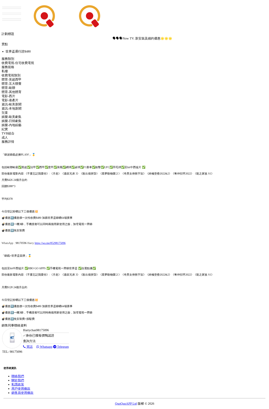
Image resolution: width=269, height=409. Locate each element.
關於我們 (17, 380)
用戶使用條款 (20, 388)
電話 (29, 346)
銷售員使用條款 (22, 392)
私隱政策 (17, 384)
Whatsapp (45, 346)
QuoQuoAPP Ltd (126, 403)
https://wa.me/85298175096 (50, 243)
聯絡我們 (17, 376)
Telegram (62, 346)
